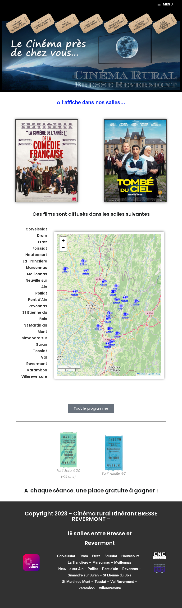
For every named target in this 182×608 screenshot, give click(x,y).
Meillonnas (123, 562)
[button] (116, 300)
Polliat (93, 569)
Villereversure (110, 588)
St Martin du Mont (76, 582)
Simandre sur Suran (83, 575)
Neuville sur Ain (70, 569)
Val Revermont (122, 582)
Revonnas (130, 569)
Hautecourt (36, 254)
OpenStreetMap (154, 373)
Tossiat (100, 582)
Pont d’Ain (110, 569)
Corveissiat (36, 229)
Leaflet (142, 373)
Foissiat (39, 248)
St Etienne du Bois (117, 575)
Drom (42, 235)
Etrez (42, 241)
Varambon (86, 588)
